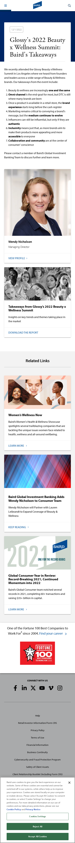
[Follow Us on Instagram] (60, 688)
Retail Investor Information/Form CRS (37, 722)
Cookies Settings (37, 816)
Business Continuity (37, 752)
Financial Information (37, 744)
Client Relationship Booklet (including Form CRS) (38, 774)
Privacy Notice (32, 809)
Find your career (51, 633)
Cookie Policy (14, 809)
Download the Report (23, 332)
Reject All (37, 826)
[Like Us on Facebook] (15, 688)
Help (37, 715)
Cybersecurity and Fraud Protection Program (37, 759)
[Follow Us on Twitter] (33, 688)
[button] (5, 5)
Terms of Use (37, 737)
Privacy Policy (37, 730)
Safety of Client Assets (37, 766)
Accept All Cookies (37, 836)
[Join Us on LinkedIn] (24, 688)
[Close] (69, 782)
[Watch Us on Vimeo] (51, 688)
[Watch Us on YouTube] (42, 688)
